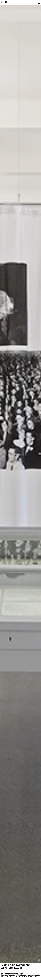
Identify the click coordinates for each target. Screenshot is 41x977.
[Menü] (39, 2)
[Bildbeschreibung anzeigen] (39, 960)
